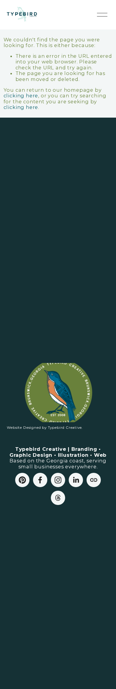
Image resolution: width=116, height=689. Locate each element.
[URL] (94, 480)
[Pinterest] (22, 480)
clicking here (21, 96)
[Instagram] (58, 480)
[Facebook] (40, 480)
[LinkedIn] (76, 480)
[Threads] (58, 498)
